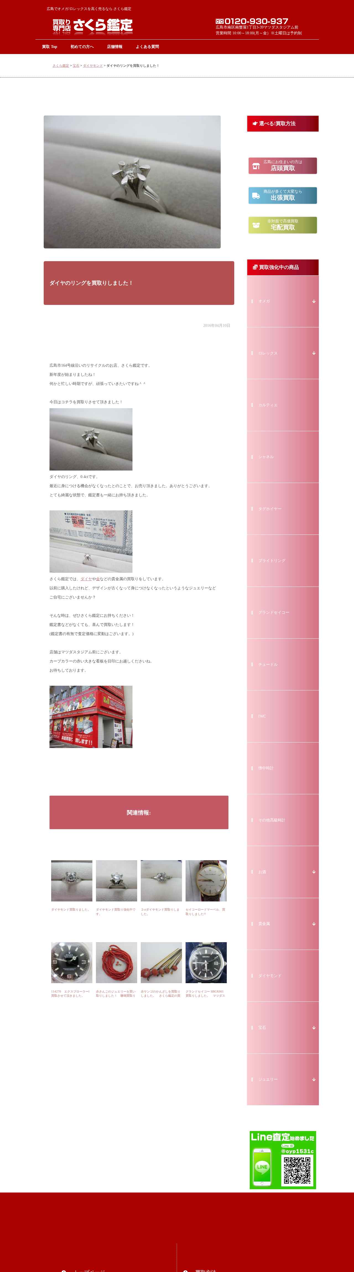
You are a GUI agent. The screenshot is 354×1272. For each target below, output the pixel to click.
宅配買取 (282, 225)
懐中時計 (266, 768)
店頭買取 (283, 165)
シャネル (266, 457)
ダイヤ (86, 579)
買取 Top (49, 46)
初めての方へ (82, 46)
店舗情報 (115, 46)
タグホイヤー (270, 509)
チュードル (268, 664)
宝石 (76, 66)
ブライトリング (271, 561)
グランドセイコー (273, 612)
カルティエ (268, 405)
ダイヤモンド (93, 66)
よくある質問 (147, 46)
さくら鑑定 (61, 66)
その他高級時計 (271, 820)
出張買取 (283, 195)
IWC (262, 716)
